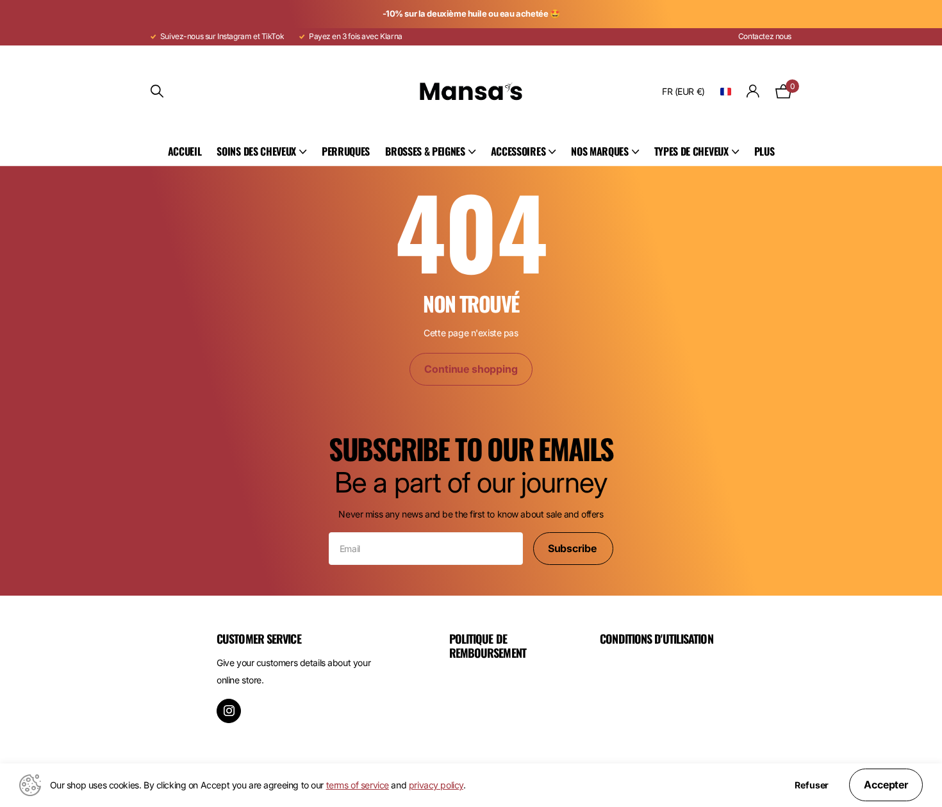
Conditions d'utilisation (656, 638)
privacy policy (436, 784)
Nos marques (599, 151)
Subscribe (573, 548)
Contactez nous (764, 36)
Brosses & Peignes (425, 151)
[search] (157, 91)
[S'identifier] (753, 91)
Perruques (346, 151)
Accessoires (518, 151)
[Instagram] (229, 711)
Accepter (886, 784)
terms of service (357, 784)
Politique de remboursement (487, 645)
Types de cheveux (691, 151)
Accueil (185, 151)
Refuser (812, 785)
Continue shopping (470, 369)
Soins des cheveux (256, 151)
